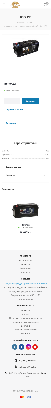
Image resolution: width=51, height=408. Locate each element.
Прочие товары (25, 299)
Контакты (25, 272)
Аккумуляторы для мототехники (25, 291)
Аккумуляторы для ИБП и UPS (25, 295)
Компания (25, 255)
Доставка (25, 325)
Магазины (25, 268)
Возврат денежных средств (25, 322)
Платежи (25, 333)
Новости (25, 264)
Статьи (25, 314)
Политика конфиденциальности (25, 318)
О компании (25, 260)
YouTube (35, 347)
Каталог (25, 278)
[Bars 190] (25, 54)
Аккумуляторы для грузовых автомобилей (25, 283)
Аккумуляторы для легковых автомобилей (25, 287)
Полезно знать (25, 305)
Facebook (21, 347)
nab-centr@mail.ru (27, 366)
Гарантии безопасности (25, 329)
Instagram (28, 347)
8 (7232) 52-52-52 (27, 360)
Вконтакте (14, 347)
